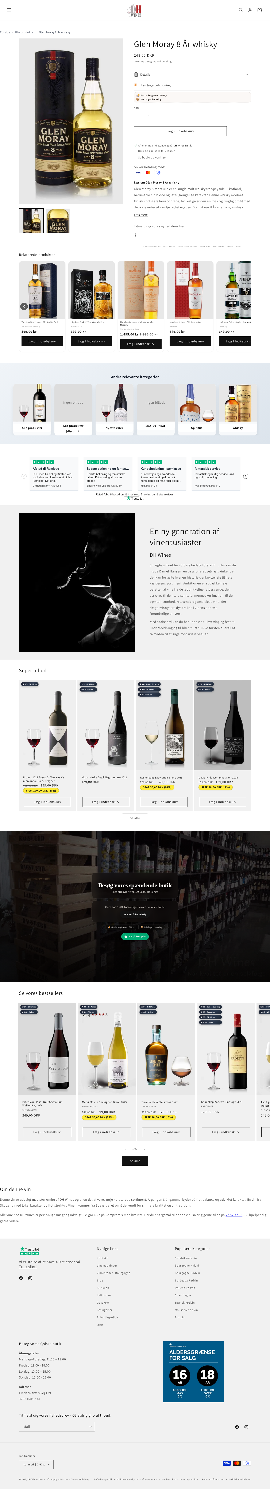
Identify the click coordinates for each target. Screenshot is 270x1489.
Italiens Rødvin (185, 1288)
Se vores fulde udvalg (135, 914)
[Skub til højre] (144, 1149)
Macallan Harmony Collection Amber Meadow (137, 323)
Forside (5, 32)
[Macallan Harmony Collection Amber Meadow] (141, 290)
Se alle (135, 818)
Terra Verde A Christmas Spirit (160, 1102)
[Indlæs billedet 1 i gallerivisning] (31, 221)
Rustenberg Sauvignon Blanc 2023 (161, 777)
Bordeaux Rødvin (186, 1280)
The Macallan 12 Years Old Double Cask (40, 322)
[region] (135, 306)
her (181, 226)
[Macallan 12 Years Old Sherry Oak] (190, 290)
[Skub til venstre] (125, 1149)
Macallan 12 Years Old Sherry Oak (185, 322)
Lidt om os (104, 1295)
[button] (9, 10)
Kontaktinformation (213, 1479)
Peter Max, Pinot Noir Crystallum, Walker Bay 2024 (42, 1103)
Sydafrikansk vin (186, 1258)
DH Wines (33, 1479)
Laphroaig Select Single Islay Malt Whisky (239, 322)
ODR (100, 1325)
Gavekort (103, 1302)
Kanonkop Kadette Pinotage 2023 (221, 1102)
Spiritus (230, 246)
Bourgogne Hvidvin (188, 1265)
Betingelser (104, 1310)
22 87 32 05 (234, 1215)
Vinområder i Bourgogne (113, 1273)
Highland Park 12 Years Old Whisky (87, 322)
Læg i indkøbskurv (42, 341)
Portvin (180, 1317)
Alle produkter (25, 32)
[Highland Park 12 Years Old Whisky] (91, 290)
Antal (137, 107)
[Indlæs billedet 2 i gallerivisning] (58, 221)
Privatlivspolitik (107, 1317)
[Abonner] (90, 1427)
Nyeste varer (205, 246)
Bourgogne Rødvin (187, 1273)
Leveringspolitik (189, 1479)
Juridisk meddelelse (239, 1479)
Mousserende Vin (186, 1310)
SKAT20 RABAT (218, 246)
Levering (139, 61)
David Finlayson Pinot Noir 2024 (218, 777)
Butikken (103, 1288)
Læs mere (141, 215)
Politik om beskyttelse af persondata (136, 1479)
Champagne (183, 1295)
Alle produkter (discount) (187, 246)
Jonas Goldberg (80, 1479)
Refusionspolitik (103, 1479)
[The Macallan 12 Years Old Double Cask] (42, 290)
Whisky (238, 246)
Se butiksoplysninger (152, 157)
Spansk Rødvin (185, 1302)
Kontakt (102, 1258)
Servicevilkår (168, 1479)
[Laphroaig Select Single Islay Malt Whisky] (239, 290)
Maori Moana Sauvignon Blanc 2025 (104, 1102)
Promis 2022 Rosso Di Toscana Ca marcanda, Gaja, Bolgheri (44, 779)
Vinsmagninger (107, 1265)
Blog (100, 1280)
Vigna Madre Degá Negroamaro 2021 (104, 777)
